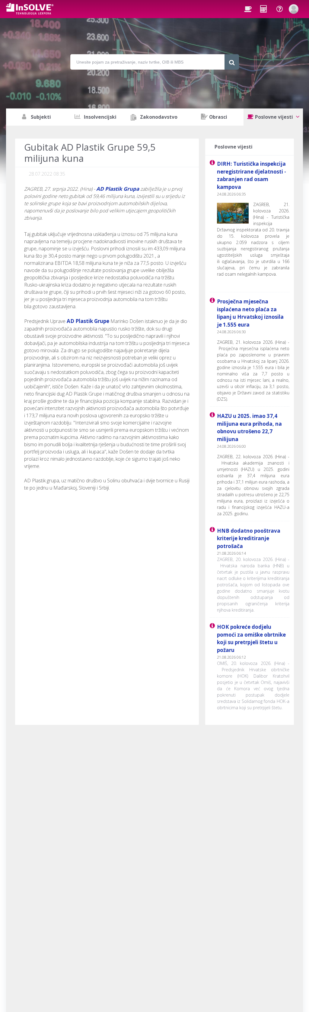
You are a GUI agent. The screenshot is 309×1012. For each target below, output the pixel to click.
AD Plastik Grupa (117, 188)
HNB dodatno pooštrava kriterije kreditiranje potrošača (248, 538)
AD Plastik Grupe (88, 321)
